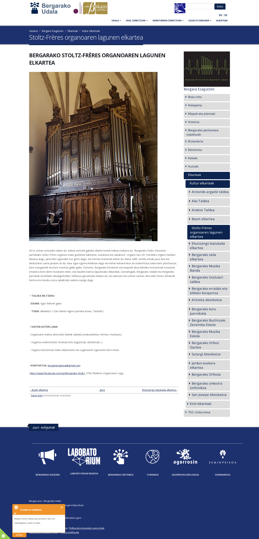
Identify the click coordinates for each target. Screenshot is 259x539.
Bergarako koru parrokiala (203, 311)
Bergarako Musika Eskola (205, 333)
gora (102, 390)
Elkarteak (72, 31)
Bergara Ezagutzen (52, 31)
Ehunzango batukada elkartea (207, 245)
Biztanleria (195, 141)
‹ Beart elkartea (39, 390)
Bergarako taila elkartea (203, 256)
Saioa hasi (36, 395)
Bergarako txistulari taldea (206, 279)
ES (225, 15)
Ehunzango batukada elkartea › (159, 390)
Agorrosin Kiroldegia (185, 474)
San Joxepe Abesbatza (209, 394)
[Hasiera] (70, 9)
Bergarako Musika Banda (205, 268)
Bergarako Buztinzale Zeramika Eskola (207, 322)
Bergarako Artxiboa (120, 474)
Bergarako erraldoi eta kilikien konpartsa (208, 290)
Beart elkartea (203, 219)
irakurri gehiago (19, 532)
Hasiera (33, 31)
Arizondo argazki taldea (210, 191)
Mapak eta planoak (201, 114)
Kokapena (195, 105)
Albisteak (222, 20)
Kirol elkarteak (200, 404)
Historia (193, 122)
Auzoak (193, 166)
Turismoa (153, 474)
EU (220, 15)
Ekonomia (195, 150)
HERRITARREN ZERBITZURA (167, 20)
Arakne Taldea (203, 210)
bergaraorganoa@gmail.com (64, 365)
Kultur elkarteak (91, 31)
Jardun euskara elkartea (202, 365)
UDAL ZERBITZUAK (136, 20)
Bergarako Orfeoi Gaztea (204, 345)
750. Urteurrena (199, 412)
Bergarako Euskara (48, 474)
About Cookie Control (16, 507)
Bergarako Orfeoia (206, 374)
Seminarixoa (222, 474)
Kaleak (192, 158)
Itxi (62, 507)
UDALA (115, 20)
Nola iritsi (195, 97)
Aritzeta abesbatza (207, 300)
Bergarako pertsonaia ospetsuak (202, 132)
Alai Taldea (200, 201)
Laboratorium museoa (84, 473)
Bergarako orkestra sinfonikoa (206, 385)
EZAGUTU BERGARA (199, 20)
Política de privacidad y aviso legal (86, 528)
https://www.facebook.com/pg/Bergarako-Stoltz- (57, 373)
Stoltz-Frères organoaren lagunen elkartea (206, 232)
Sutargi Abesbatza (206, 354)
